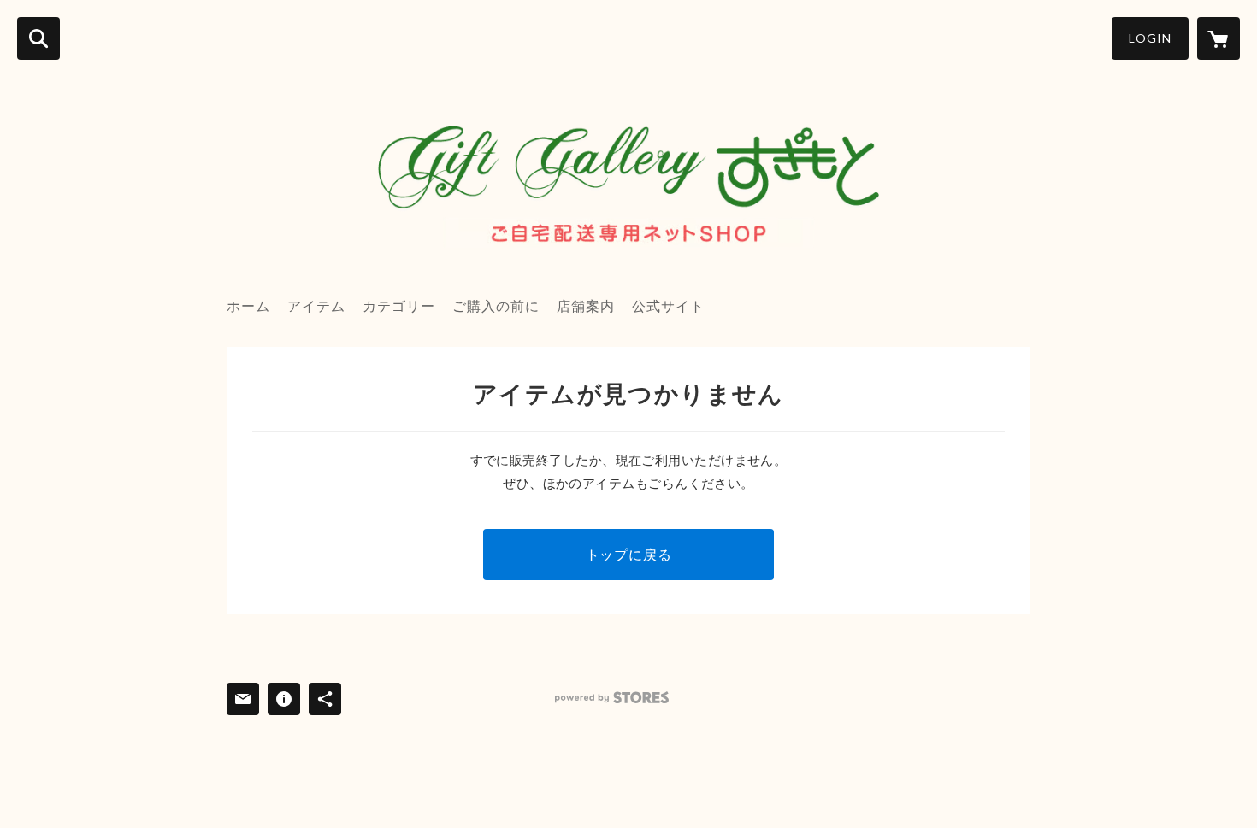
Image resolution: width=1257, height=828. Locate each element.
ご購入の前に (496, 305)
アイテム (316, 305)
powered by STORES (611, 697)
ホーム (248, 305)
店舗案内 (586, 305)
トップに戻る (629, 554)
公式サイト (668, 305)
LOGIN (1150, 38)
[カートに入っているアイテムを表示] (1218, 38)
